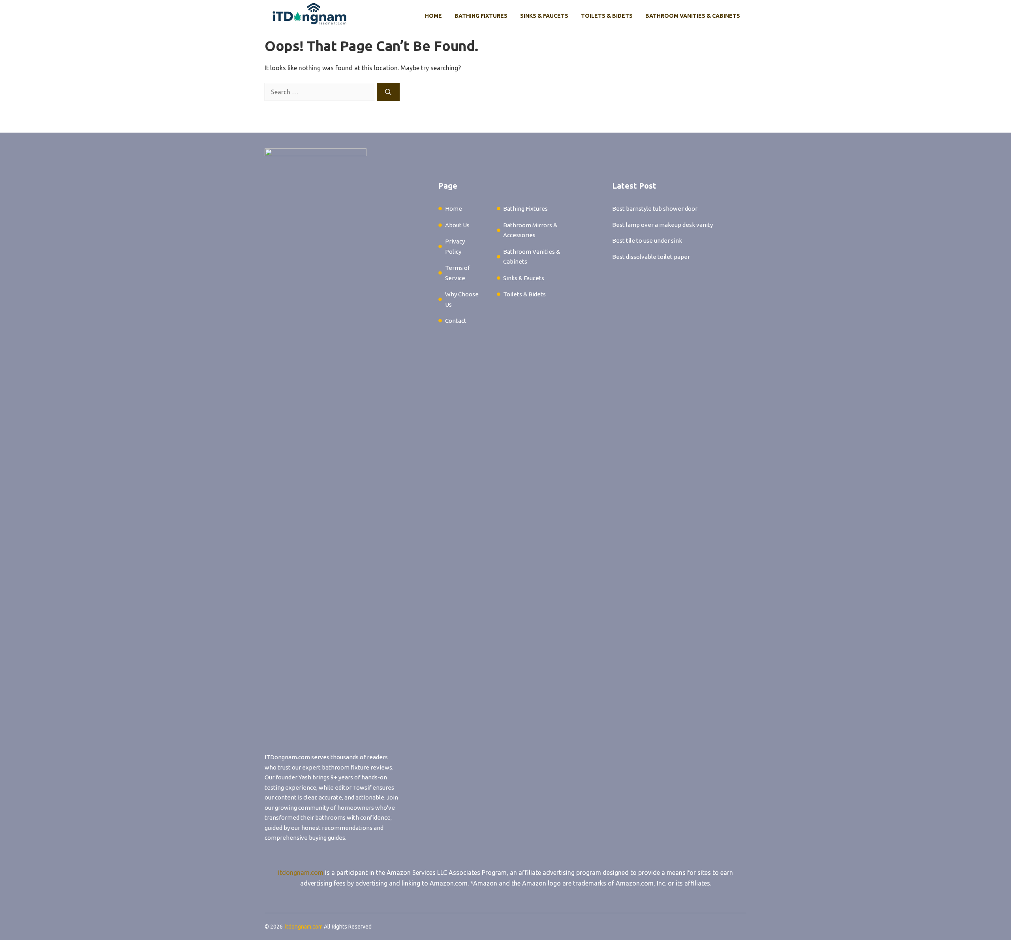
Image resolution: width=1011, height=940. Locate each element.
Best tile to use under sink (647, 240)
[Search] (388, 92)
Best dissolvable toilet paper (651, 256)
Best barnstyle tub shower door (654, 208)
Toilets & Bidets (607, 16)
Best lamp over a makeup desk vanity (662, 224)
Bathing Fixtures (481, 16)
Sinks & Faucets (544, 16)
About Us (457, 225)
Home (433, 16)
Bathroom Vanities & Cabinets (692, 16)
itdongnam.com (300, 872)
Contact (455, 320)
